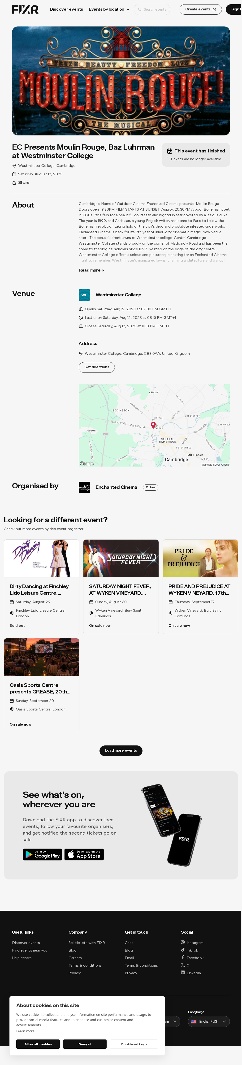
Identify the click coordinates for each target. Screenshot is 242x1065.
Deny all (84, 1044)
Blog (73, 950)
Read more (89, 270)
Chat (129, 942)
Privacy (75, 973)
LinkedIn (194, 973)
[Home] (25, 9)
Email (129, 958)
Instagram (195, 942)
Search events (155, 9)
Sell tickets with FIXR (87, 942)
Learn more (25, 1031)
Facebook (195, 958)
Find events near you (29, 950)
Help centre (22, 958)
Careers (75, 958)
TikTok (192, 950)
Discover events (66, 9)
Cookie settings (134, 1044)
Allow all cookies (38, 1044)
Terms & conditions (85, 965)
